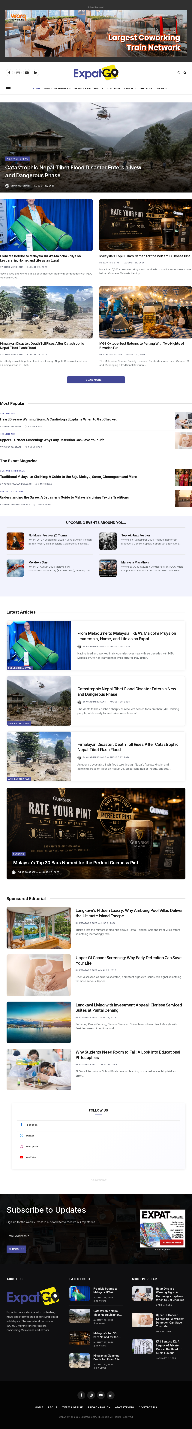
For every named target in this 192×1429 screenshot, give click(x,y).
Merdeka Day (37, 562)
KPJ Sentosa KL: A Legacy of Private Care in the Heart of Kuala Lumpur (168, 1347)
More (161, 88)
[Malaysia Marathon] (108, 568)
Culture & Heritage (12, 471)
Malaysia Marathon (135, 562)
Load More (94, 379)
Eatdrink (18, 854)
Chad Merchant (20, 186)
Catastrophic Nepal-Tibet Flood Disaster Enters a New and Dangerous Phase (73, 171)
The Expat (146, 88)
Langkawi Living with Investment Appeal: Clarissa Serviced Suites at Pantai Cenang (129, 1008)
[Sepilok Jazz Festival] (108, 541)
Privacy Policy (99, 1407)
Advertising (124, 1407)
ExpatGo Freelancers (17, 504)
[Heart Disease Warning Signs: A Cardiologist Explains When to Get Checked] (183, 420)
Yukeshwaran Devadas (18, 484)
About (53, 1407)
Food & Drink (111, 88)
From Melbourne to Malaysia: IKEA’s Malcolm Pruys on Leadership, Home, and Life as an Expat (40, 258)
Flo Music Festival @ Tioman (48, 535)
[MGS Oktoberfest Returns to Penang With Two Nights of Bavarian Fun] (145, 312)
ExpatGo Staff (112, 263)
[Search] (184, 72)
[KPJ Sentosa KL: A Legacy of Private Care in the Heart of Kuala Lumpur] (142, 1346)
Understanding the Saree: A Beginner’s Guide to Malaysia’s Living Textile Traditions (64, 497)
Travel (129, 88)
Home (37, 88)
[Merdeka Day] (15, 568)
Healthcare (7, 413)
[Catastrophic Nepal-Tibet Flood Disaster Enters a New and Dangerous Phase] (96, 147)
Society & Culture (11, 491)
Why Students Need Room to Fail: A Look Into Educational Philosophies (128, 1055)
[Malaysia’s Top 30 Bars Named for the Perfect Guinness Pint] (145, 225)
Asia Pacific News (17, 159)
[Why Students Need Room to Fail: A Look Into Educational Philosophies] (39, 1069)
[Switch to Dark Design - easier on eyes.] (179, 72)
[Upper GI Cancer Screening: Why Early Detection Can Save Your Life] (183, 440)
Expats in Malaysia (20, 668)
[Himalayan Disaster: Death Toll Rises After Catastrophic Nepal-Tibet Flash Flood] (46, 312)
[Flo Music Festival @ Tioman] (15, 541)
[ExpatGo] (96, 72)
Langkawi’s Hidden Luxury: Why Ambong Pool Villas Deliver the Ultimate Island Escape (129, 913)
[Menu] (8, 88)
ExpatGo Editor (112, 354)
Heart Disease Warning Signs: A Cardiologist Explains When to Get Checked (58, 419)
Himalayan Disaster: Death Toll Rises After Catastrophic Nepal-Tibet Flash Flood (42, 346)
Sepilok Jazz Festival (135, 535)
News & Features (86, 88)
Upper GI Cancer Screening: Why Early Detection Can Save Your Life (52, 440)
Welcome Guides (56, 88)
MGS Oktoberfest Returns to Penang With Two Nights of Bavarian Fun (141, 346)
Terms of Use (72, 1407)
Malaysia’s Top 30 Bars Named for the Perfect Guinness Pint (144, 256)
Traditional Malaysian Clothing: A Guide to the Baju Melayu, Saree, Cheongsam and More (68, 477)
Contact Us (148, 1407)
